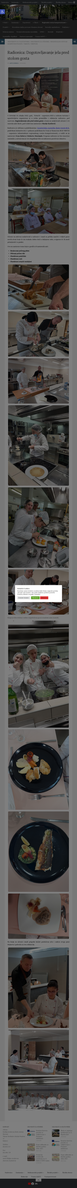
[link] (2, 11)
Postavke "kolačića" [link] (23, 598)
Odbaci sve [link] (44, 598)
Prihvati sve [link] (35, 598)
